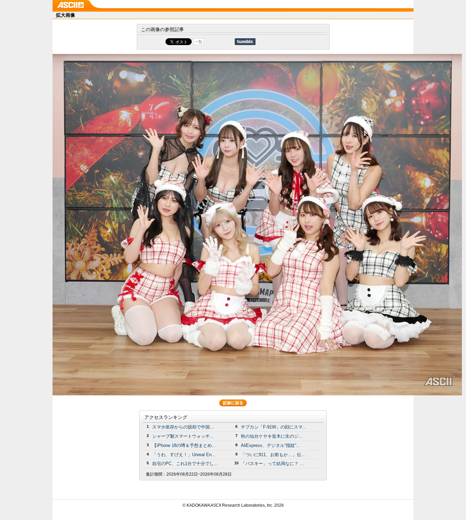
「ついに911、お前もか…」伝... (273, 454)
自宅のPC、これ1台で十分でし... (185, 463)
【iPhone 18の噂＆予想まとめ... (184, 445)
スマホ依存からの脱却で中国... (183, 427)
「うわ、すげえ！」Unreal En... (184, 454)
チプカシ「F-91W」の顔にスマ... (274, 427)
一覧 (198, 42)
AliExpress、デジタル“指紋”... (270, 445)
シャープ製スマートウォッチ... (183, 436)
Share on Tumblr (245, 41)
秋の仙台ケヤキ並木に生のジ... (272, 436)
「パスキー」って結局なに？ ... (272, 463)
